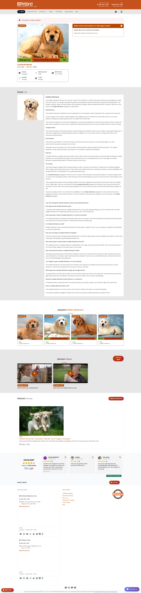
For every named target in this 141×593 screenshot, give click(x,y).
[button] (122, 464)
